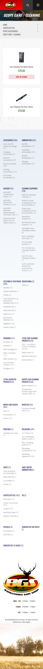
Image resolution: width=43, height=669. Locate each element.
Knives (7, 418)
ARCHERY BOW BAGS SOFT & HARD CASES (9, 220)
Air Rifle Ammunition (28, 145)
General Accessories (9, 159)
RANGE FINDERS (11, 516)
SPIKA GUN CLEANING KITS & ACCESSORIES (29, 211)
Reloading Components (29, 449)
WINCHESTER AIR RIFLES (30, 528)
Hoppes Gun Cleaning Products (30, 380)
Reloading (28, 429)
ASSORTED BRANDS (8, 319)
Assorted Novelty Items (28, 409)
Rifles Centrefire (9, 354)
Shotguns (8, 368)
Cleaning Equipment (30, 189)
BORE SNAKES (29, 386)
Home (5, 24)
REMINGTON (9, 307)
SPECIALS (8, 535)
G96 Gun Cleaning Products (29, 196)
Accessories (10, 140)
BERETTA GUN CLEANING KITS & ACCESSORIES (29, 203)
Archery (8, 188)
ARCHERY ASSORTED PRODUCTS (9, 202)
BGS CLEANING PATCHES (28, 237)
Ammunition (29, 140)
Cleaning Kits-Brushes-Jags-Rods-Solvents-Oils (29, 391)
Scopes (8, 509)
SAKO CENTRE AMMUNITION (28, 468)
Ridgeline (8, 324)
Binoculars (9, 499)
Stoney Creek (9, 327)
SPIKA (7, 295)
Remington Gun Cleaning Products (29, 230)
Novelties (27, 404)
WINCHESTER (9, 310)
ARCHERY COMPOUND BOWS (8, 194)
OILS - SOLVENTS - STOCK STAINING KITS (29, 346)
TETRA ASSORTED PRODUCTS (9, 380)
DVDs (25, 285)
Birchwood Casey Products (28, 223)
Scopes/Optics (9, 28)
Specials (7, 527)
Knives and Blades (10, 405)
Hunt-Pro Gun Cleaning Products (29, 258)
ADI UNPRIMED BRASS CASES (28, 438)
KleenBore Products (26, 218)
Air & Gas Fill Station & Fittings (10, 146)
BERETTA (8, 314)
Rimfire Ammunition (28, 157)
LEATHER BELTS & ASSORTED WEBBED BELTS (10, 301)
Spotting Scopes (10, 512)
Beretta (7, 288)
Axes (6, 411)
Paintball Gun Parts (10, 434)
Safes (7, 467)
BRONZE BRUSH (29, 356)
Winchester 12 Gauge (13, 545)
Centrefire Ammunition (28, 151)
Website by (21, 622)
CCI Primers (27, 433)
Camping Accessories (9, 153)
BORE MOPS (28, 360)
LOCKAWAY (9, 481)
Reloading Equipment (28, 455)
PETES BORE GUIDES (27, 243)
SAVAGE (7, 346)
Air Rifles (8, 342)
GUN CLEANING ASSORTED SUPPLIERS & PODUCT (28, 267)
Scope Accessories (10, 31)
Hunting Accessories (10, 170)
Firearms (9, 338)
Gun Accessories (9, 165)
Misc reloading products (27, 444)
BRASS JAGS (27, 353)
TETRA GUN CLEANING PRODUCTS (30, 339)
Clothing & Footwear (12, 282)
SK (24, 495)
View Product (21, 63)
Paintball (8, 429)
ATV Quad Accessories (9, 176)
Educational (28, 281)
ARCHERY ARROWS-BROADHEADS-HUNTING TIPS (10, 211)
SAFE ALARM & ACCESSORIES (9, 472)
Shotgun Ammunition (28, 163)
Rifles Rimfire (10, 359)
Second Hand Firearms (8, 364)
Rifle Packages (10, 349)
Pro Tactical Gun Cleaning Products (29, 250)
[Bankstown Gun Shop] (10, 5)
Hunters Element (10, 291)
